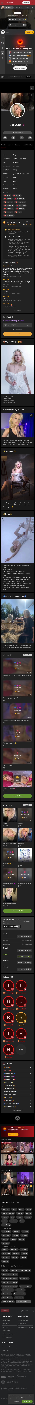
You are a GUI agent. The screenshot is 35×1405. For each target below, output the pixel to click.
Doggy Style (21, 202)
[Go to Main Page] (11, 3)
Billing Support (6, 1350)
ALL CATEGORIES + (23, 1301)
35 (21, 866)
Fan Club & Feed (28, 145)
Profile (3, 145)
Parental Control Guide (8, 1334)
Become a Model (23, 1320)
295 (7, 906)
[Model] (32, 88)
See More (17, 310)
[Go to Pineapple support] (3, 1382)
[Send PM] (30, 137)
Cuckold (9, 198)
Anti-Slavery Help (7, 1337)
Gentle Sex (10, 208)
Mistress (21, 208)
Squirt (19, 212)
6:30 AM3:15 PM (23, 963)
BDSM (8, 195)
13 (6, 846)
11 (20, 846)
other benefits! (23, 65)
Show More (17, 1110)
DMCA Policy (5, 1327)
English (26, 1310)
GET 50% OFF (13, 1134)
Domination (10, 205)
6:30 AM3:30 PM (24, 936)
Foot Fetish (22, 205)
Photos (28, 7)
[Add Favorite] (3, 32)
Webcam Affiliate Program (25, 1327)
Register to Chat (20, 68)
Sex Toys (9, 212)
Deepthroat (20, 198)
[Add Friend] (22, 137)
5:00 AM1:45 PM (23, 950)
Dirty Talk (9, 202)
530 (7, 826)
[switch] (18, 926)
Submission (10, 215)
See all (26, 655)
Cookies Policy (6, 1330)
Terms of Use (5, 1323)
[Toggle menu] (2, 2)
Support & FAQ (6, 1347)
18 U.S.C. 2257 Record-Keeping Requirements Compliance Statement (14, 1389)
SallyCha (4, 1202)
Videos (19, 7)
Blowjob (18, 195)
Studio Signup (22, 1323)
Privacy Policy (6, 1320)
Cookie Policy (20, 1398)
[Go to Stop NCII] (12, 1382)
